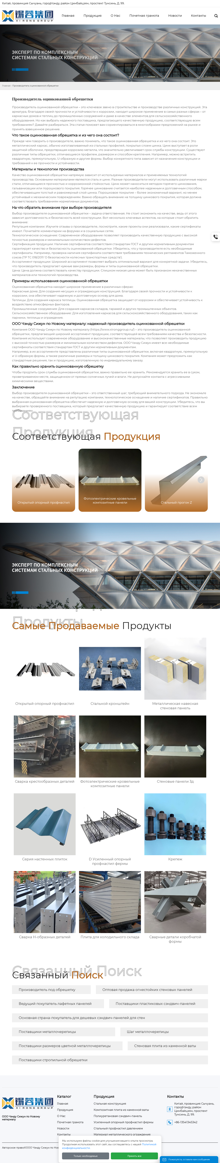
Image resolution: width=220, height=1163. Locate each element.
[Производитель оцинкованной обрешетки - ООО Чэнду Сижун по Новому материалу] (28, 15)
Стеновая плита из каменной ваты (165, 1046)
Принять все (134, 1156)
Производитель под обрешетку (47, 990)
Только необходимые (86, 1156)
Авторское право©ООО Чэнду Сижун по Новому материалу (40, 1147)
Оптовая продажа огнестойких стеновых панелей (147, 990)
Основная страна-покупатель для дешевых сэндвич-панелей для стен (82, 1018)
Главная (6, 85)
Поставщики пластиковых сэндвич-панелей (155, 1004)
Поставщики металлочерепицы (47, 1032)
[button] (201, 479)
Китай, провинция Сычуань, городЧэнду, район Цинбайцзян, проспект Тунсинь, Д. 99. (63, 3)
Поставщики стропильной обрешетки (53, 1060)
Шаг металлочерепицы (148, 1032)
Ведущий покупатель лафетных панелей (55, 1004)
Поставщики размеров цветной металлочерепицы (65, 1046)
